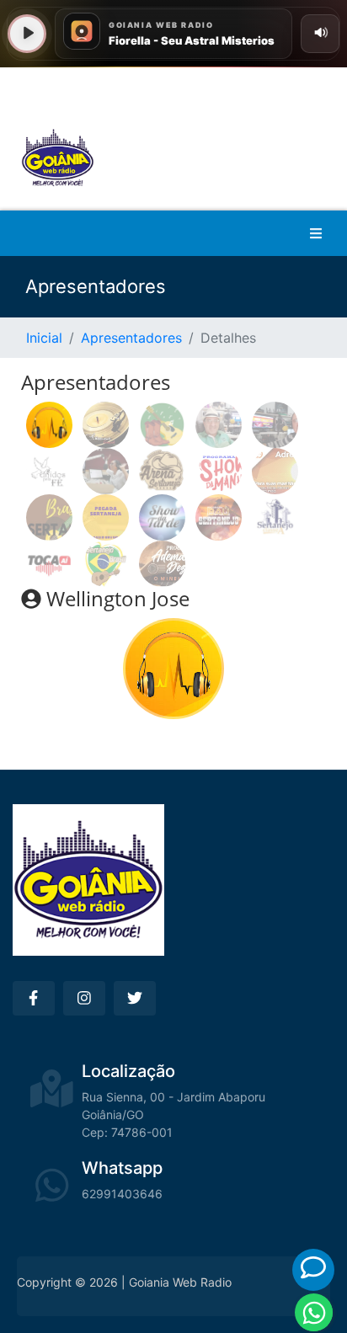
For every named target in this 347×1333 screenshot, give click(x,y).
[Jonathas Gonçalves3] (162, 471)
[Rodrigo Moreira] (106, 425)
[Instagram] (84, 998)
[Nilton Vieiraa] (218, 425)
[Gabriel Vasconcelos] (49, 517)
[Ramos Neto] (162, 425)
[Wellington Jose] (49, 425)
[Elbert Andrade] (275, 517)
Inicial (44, 337)
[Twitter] (135, 998)
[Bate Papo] (313, 1268)
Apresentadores (131, 337)
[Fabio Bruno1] (162, 517)
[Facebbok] (34, 998)
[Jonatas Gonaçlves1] (275, 471)
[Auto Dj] (106, 564)
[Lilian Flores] (106, 471)
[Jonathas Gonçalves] (218, 471)
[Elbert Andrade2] (218, 517)
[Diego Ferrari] (49, 564)
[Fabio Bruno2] (106, 517)
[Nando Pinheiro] (49, 471)
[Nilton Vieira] (275, 425)
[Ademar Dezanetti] (162, 564)
